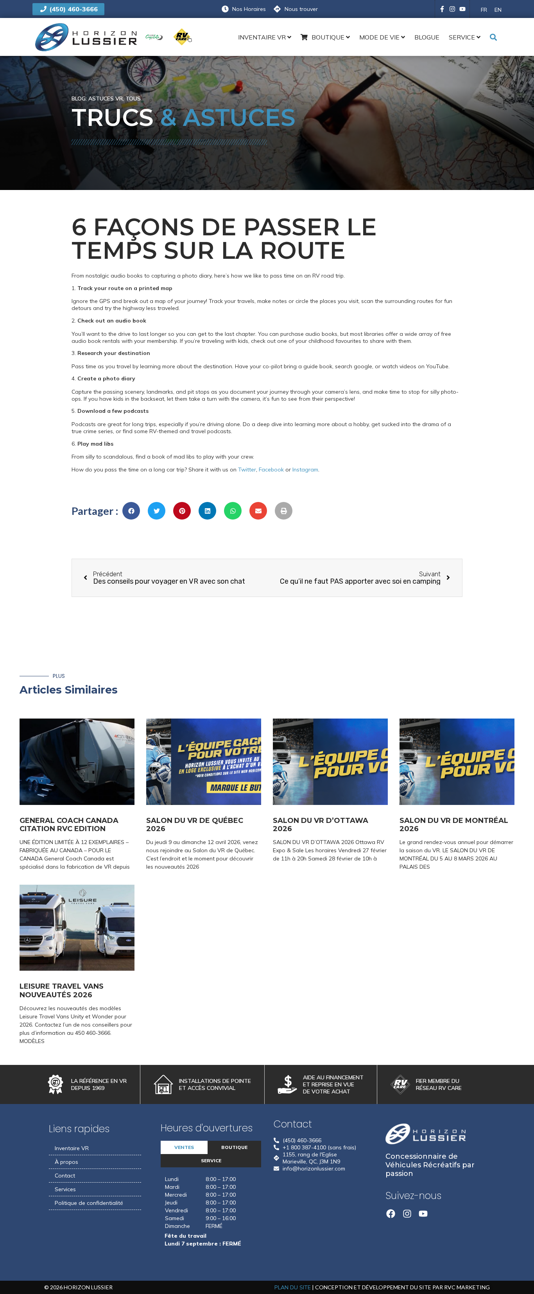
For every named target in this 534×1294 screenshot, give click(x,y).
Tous (133, 98)
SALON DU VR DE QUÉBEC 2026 (194, 824)
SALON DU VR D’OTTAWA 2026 (320, 824)
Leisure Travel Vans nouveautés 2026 (62, 990)
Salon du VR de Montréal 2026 (454, 824)
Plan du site (292, 1287)
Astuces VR (105, 98)
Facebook (271, 469)
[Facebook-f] (442, 9)
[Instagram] (452, 9)
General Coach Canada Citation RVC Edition (69, 824)
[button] (131, 511)
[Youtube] (462, 9)
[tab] (184, 1147)
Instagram (305, 469)
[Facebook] (390, 1213)
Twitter (247, 469)
